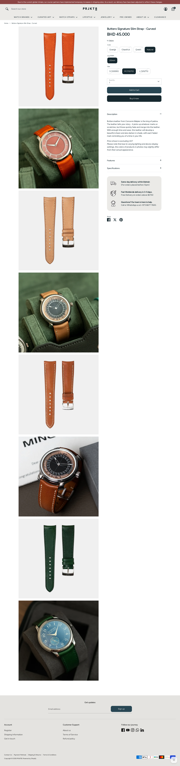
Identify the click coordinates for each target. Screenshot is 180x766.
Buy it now (134, 98)
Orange (112, 49)
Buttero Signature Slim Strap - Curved (24, 23)
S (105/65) (114, 71)
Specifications (113, 168)
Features (111, 160)
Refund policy (69, 738)
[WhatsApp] (137, 730)
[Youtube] (128, 730)
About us (67, 730)
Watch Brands (22, 17)
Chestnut (126, 49)
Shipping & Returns (34, 755)
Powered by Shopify (29, 758)
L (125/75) (143, 71)
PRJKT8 (19, 758)
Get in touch (9, 738)
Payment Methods (20, 755)
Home (6, 23)
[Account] (165, 9)
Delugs (111, 40)
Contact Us (8, 755)
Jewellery (106, 17)
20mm (112, 60)
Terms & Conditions (49, 755)
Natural (150, 49)
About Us (142, 17)
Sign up (121, 709)
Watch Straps (67, 17)
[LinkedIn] (142, 730)
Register (8, 730)
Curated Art (45, 17)
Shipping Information (13, 734)
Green (138, 49)
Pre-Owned (126, 17)
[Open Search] (7, 9)
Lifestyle (88, 17)
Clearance (160, 17)
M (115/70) (129, 71)
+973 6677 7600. (148, 205)
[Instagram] (132, 730)
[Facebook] (123, 730)
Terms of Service (70, 734)
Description (112, 114)
